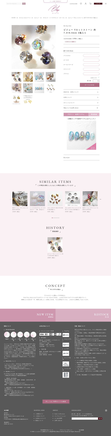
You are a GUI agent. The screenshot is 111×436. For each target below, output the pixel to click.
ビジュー (36, 17)
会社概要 (81, 430)
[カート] (90, 3)
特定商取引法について (47, 430)
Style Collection (60, 414)
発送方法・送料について (71, 92)
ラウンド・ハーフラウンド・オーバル (54, 17)
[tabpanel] (20, 202)
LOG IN (98, 3)
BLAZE (54, 9)
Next (100, 199)
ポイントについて (69, 102)
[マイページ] (85, 3)
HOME (14, 17)
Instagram (106, 410)
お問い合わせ (58, 420)
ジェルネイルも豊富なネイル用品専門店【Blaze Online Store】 (52, 431)
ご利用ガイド (39, 413)
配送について (39, 420)
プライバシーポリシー (66, 430)
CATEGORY (73, 3)
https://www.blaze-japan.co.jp (14, 416)
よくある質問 (58, 418)
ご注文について (40, 416)
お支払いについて (41, 418)
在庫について (68, 97)
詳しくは (81, 103)
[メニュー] (105, 3)
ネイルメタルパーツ (25, 17)
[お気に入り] (81, 3)
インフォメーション (60, 416)
